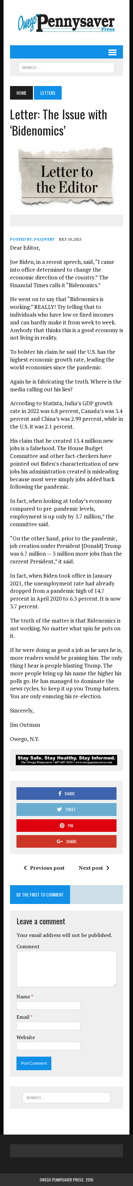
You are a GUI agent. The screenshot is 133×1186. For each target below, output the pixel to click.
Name (23, 996)
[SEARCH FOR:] (66, 67)
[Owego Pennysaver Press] (66, 22)
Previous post (47, 867)
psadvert (44, 239)
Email (23, 1016)
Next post (91, 867)
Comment (28, 946)
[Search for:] (66, 1097)
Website (25, 1037)
